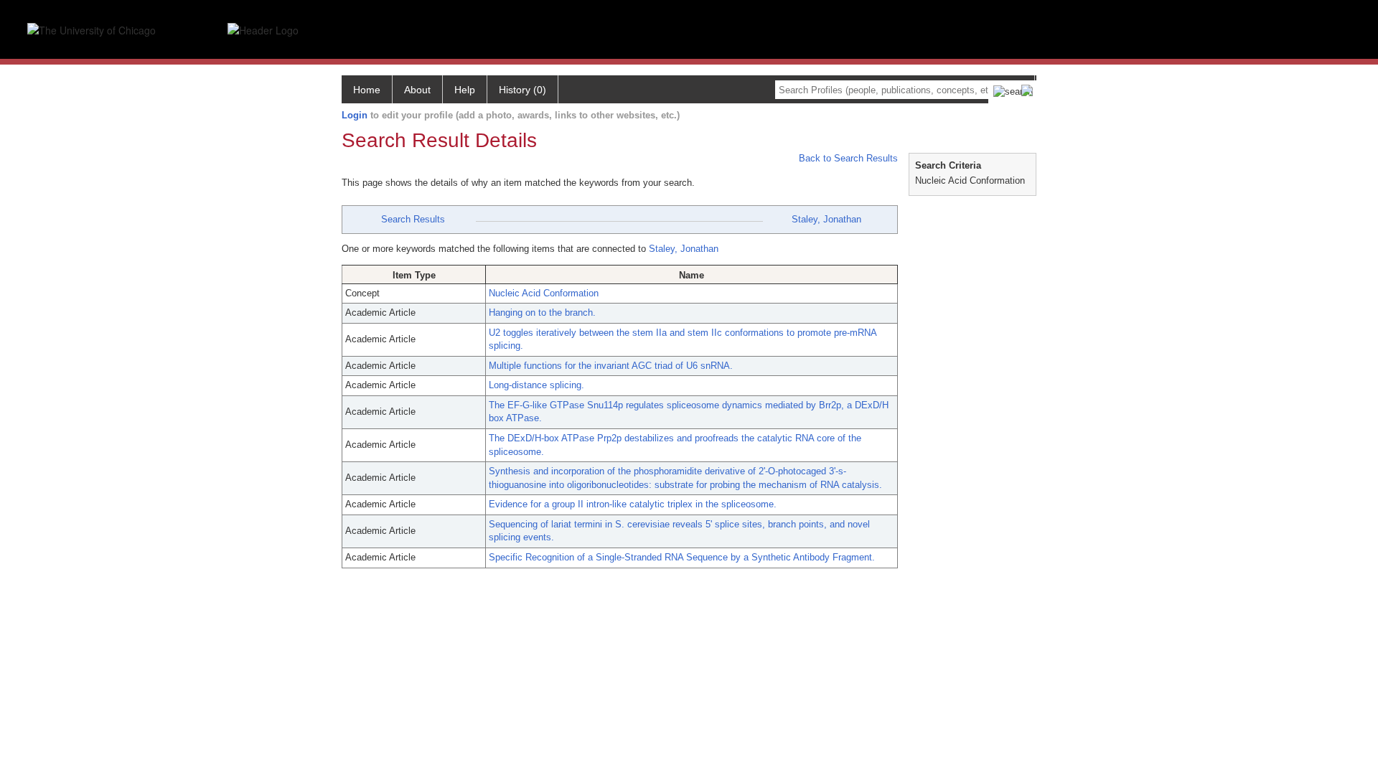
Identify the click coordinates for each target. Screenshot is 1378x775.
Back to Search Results (847, 158)
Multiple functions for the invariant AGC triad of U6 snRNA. (611, 365)
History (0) (522, 89)
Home (366, 89)
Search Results (413, 219)
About (417, 89)
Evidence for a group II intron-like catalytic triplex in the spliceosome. (633, 504)
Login (354, 115)
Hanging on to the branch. (542, 312)
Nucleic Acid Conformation (544, 293)
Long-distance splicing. (536, 385)
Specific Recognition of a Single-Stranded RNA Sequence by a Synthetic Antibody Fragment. (682, 557)
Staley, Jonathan (826, 219)
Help (464, 89)
